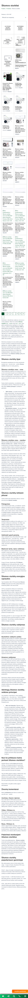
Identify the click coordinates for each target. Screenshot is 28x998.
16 (23, 313)
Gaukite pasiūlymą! (20, 991)
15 (20, 313)
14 (17, 313)
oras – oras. (18, 323)
